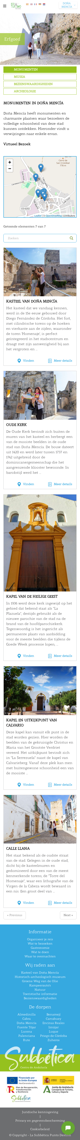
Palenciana (26, 1036)
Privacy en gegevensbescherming (40, 1120)
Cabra (26, 1019)
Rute (26, 1040)
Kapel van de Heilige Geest (32, 596)
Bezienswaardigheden (33, 84)
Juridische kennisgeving (40, 1112)
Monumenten (26, 69)
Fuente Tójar (26, 1027)
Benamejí (54, 1014)
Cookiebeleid (40, 1129)
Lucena (26, 1031)
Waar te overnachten (40, 956)
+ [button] (9, 162)
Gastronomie (40, 948)
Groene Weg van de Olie (40, 981)
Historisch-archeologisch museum (40, 977)
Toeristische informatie (40, 994)
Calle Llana (18, 849)
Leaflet (37, 215)
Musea (19, 77)
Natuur (40, 990)
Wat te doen (40, 952)
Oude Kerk (16, 425)
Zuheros (54, 1040)
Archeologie (25, 91)
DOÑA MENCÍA (66, 5)
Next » (68, 915)
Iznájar (53, 1027)
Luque (53, 1031)
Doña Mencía (26, 1023)
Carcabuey (53, 1019)
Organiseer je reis (40, 939)
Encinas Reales (53, 1023)
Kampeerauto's (40, 985)
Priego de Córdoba (53, 1036)
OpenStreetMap (54, 215)
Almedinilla (26, 1014)
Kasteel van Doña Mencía (31, 301)
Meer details (63, 360)
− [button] (9, 168)
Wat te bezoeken (40, 943)
